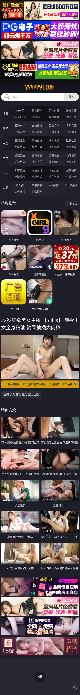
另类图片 (71, 161)
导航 (6, 188)
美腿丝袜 (20, 161)
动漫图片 (71, 155)
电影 (6, 143)
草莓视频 (54, 185)
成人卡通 (54, 140)
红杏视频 (20, 191)
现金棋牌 (54, 117)
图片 (6, 158)
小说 (6, 173)
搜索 (71, 96)
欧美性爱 (71, 140)
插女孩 (20, 185)
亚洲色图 (37, 155)
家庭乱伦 (37, 170)
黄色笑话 (54, 176)
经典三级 (37, 146)
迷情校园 (20, 176)
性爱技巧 (71, 176)
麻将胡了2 (20, 117)
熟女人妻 (20, 132)
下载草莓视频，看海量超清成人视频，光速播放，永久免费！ (40, 384)
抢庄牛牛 (71, 117)
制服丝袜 (20, 146)
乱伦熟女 (54, 146)
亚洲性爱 (20, 140)
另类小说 (37, 176)
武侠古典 (71, 170)
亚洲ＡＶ (20, 125)
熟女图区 (54, 161)
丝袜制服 (37, 132)
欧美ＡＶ (54, 125)
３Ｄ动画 (71, 125)
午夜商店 (37, 185)
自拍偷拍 (37, 125)
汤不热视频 (71, 185)
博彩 (6, 113)
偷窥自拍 (20, 155)
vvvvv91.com (40, 87)
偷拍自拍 (37, 140)
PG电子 (19, 110)
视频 (6, 128)
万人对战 (54, 110)
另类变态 (71, 146)
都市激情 (20, 170)
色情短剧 (37, 191)
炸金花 (37, 117)
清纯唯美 (37, 161)
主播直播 (54, 132)
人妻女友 (54, 170)
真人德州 (37, 110)
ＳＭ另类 (71, 132)
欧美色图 (54, 155)
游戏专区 (71, 110)
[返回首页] (75, 687)
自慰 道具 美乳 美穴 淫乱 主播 (21, 394)
